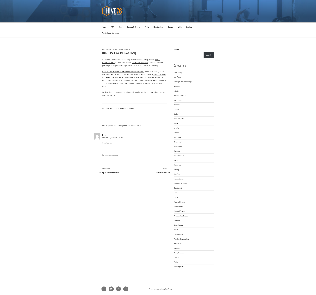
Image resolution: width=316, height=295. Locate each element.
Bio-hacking (178, 100)
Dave (104, 135)
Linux (176, 197)
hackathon (178, 146)
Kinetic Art (178, 188)
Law (175, 193)
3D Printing (178, 72)
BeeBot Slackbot (180, 95)
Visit (180, 27)
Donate (170, 27)
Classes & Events (133, 27)
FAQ (112, 27)
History (176, 169)
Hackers (124, 108)
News (104, 27)
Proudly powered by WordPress (160, 289)
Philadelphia (178, 234)
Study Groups (179, 253)
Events (176, 128)
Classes (176, 109)
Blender (176, 105)
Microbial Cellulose (181, 216)
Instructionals (179, 179)
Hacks (176, 160)
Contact (189, 27)
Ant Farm (177, 77)
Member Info (158, 27)
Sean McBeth (124, 49)
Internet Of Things (180, 183)
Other (131, 108)
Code (176, 114)
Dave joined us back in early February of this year (123, 71)
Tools (147, 27)
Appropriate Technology (183, 82)
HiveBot (177, 174)
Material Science (180, 211)
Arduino (177, 86)
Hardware (177, 165)
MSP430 (177, 220)
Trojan (176, 262)
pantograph (130, 77)
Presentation (178, 243)
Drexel (176, 123)
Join (120, 27)
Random (177, 248)
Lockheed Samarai (140, 62)
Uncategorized (179, 267)
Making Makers (179, 202)
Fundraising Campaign (110, 33)
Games (176, 132)
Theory (176, 257)
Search (176, 50)
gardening (177, 137)
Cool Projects (112, 108)
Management (178, 206)
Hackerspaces (179, 156)
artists (176, 91)
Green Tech (178, 142)
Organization (178, 225)
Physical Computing (181, 239)
